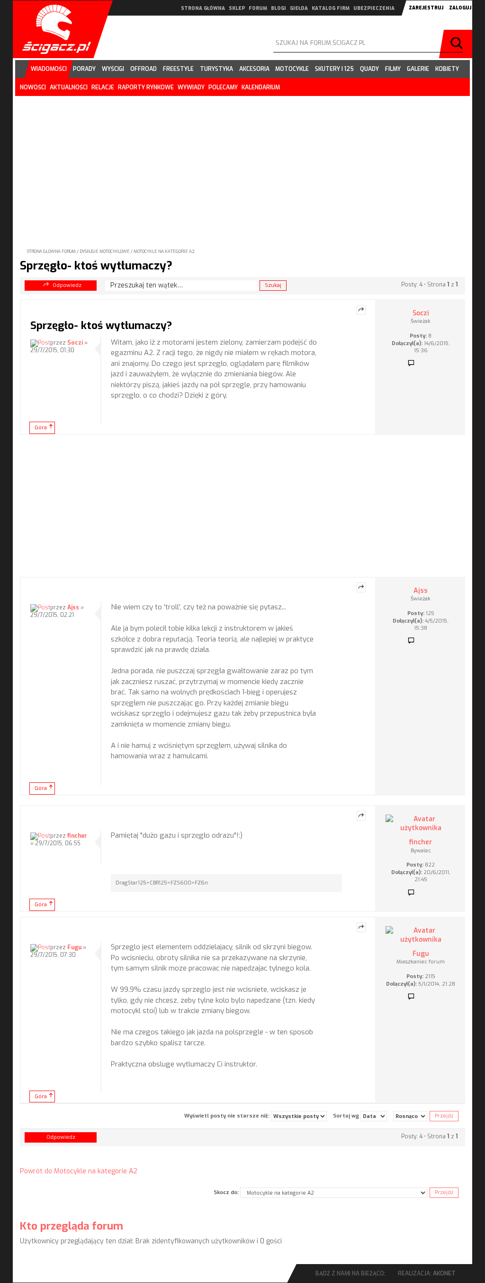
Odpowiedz (67, 285)
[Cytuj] (361, 310)
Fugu (74, 947)
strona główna (203, 8)
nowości (33, 87)
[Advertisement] (242, 164)
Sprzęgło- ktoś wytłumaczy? (96, 265)
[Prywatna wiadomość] (411, 363)
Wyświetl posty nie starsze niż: (227, 1115)
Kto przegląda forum (71, 1226)
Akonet (444, 1273)
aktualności (69, 87)
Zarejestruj (426, 8)
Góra (41, 427)
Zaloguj (460, 8)
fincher (77, 836)
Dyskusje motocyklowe (105, 251)
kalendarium (261, 87)
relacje (102, 87)
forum (258, 8)
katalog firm (331, 8)
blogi (278, 8)
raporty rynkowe (146, 87)
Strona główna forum (51, 251)
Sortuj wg (346, 1115)
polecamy (223, 87)
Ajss (73, 607)
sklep (237, 8)
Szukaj (458, 44)
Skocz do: (226, 1192)
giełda (299, 8)
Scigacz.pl (53, 29)
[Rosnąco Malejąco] (410, 1116)
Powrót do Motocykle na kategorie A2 (78, 1171)
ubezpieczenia (374, 8)
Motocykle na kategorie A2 (164, 251)
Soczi (75, 343)
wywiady (191, 87)
